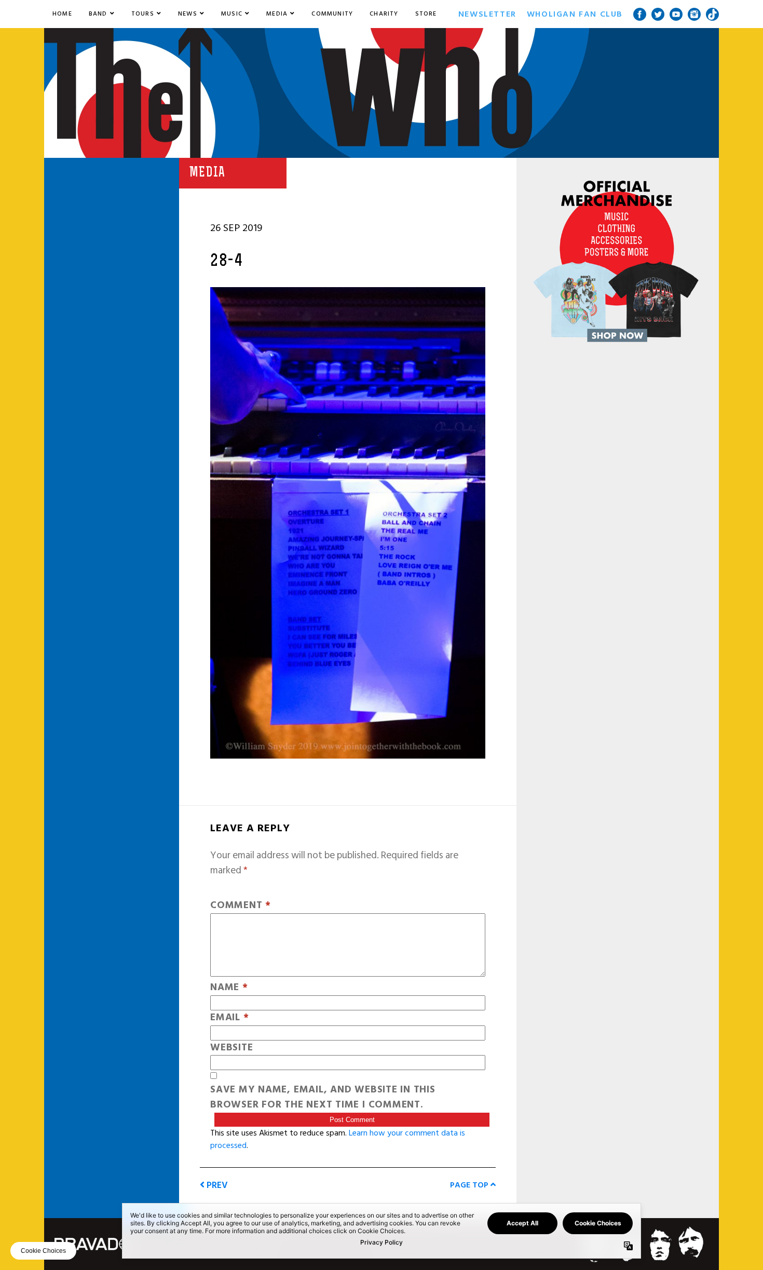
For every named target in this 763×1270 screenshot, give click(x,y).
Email (229, 1017)
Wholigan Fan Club (575, 14)
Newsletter (487, 14)
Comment (240, 905)
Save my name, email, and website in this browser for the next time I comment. (322, 1098)
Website (231, 1048)
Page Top (470, 1185)
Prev (216, 1185)
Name (229, 987)
